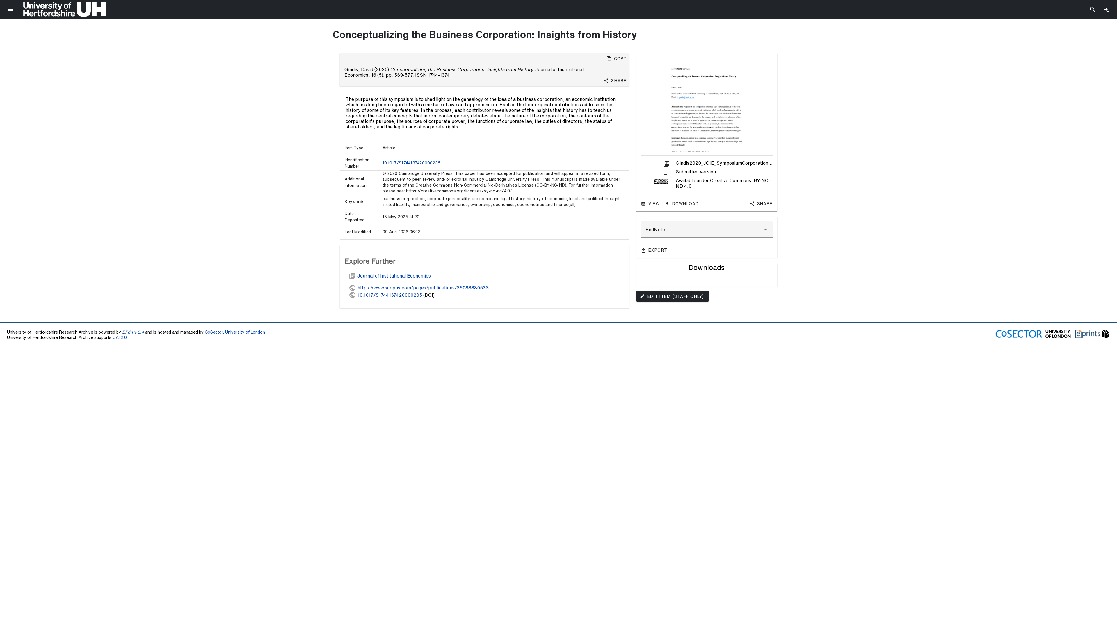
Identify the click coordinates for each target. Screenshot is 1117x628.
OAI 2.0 (120, 337)
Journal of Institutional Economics (394, 275)
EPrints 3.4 (133, 332)
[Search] (1093, 9)
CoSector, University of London (235, 332)
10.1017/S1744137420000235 (411, 163)
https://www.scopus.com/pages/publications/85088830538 (423, 287)
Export (658, 250)
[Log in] (1107, 9)
